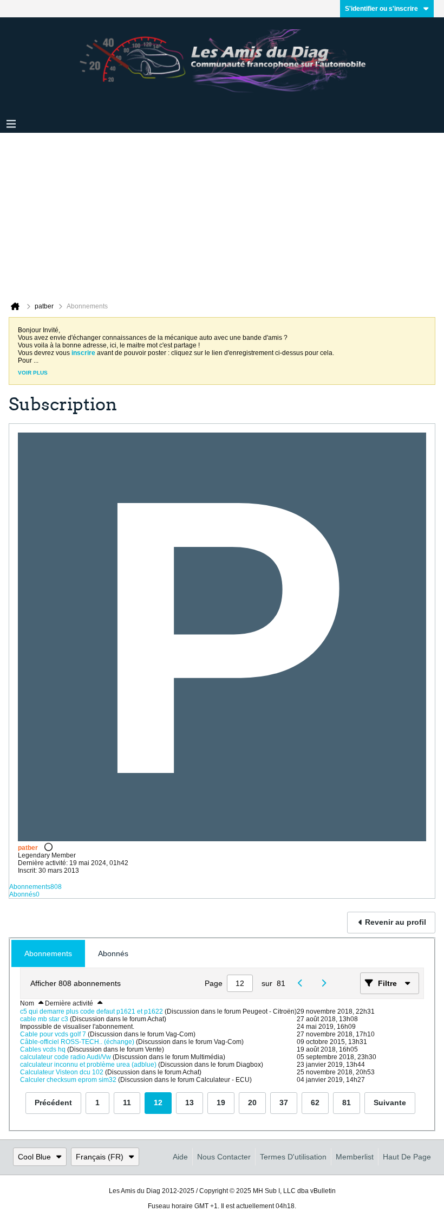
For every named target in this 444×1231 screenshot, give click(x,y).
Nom (27, 1003)
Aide (180, 1156)
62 (315, 1102)
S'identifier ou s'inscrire (381, 8)
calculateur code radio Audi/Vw (65, 1057)
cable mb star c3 (44, 1019)
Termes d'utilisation (293, 1156)
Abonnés (22, 894)
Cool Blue (34, 1156)
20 (252, 1102)
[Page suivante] (326, 983)
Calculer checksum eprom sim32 (68, 1080)
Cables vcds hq (43, 1049)
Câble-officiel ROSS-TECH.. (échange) (77, 1042)
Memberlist (355, 1156)
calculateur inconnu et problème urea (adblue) (88, 1064)
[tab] (48, 954)
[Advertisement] (222, 214)
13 (189, 1102)
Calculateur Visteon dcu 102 (61, 1072)
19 (221, 1102)
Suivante (390, 1102)
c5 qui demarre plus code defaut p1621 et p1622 (91, 1011)
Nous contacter (224, 1156)
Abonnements (29, 887)
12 (158, 1102)
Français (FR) (99, 1156)
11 (127, 1102)
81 (346, 1102)
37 (283, 1102)
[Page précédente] (303, 983)
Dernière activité (69, 1003)
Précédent (53, 1102)
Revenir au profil (395, 922)
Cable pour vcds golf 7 (53, 1034)
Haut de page (407, 1156)
